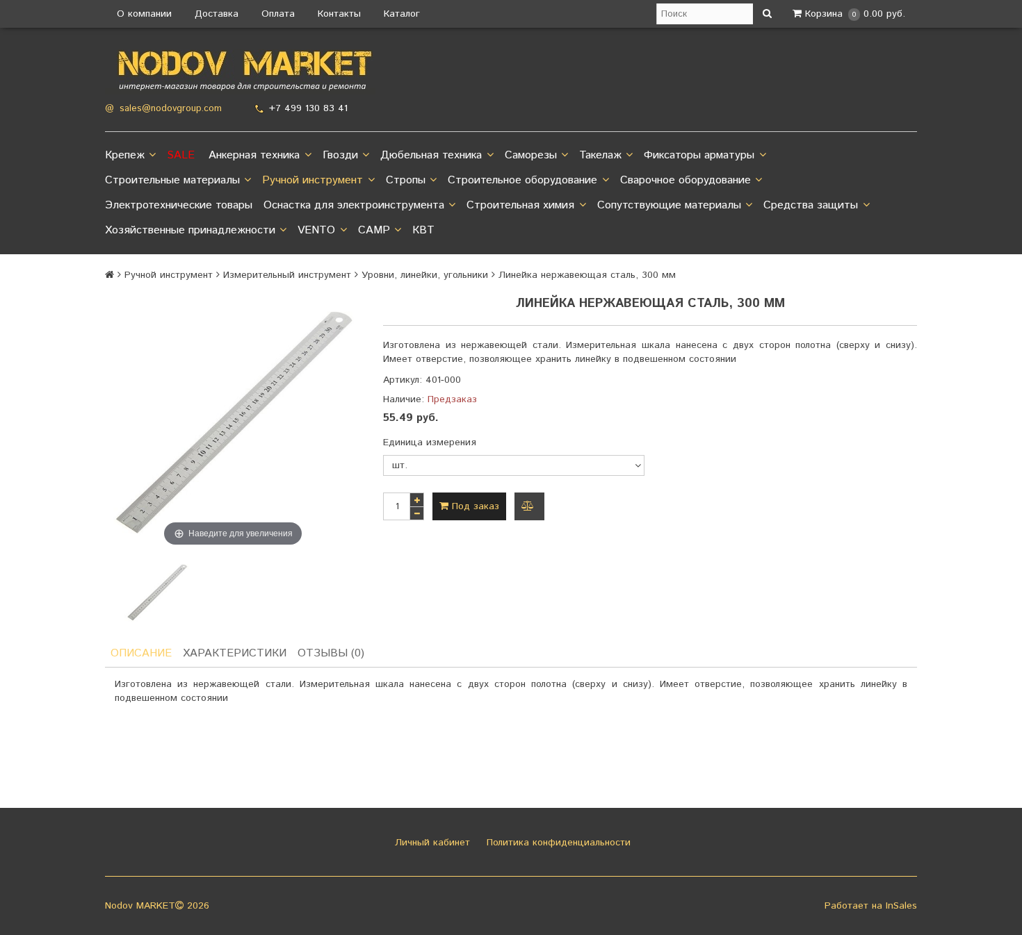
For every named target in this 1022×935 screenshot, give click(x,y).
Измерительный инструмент (287, 275)
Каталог (402, 14)
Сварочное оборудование (685, 180)
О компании (144, 14)
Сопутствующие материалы (669, 205)
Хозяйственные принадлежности (190, 230)
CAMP (374, 230)
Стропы (405, 180)
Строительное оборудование (522, 180)
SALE (181, 155)
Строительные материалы (172, 180)
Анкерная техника (254, 155)
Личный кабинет (430, 843)
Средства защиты (810, 205)
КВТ (423, 230)
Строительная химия (520, 205)
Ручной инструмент (312, 180)
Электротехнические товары (178, 205)
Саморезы (531, 155)
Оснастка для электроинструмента (353, 205)
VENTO (316, 230)
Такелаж (600, 155)
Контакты (339, 14)
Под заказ (473, 506)
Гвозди (340, 155)
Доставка (216, 14)
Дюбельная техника (431, 155)
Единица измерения (429, 442)
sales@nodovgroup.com (171, 108)
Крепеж (125, 155)
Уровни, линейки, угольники (425, 275)
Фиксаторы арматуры (699, 155)
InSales (901, 906)
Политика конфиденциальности (557, 843)
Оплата (278, 14)
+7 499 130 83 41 (308, 108)
